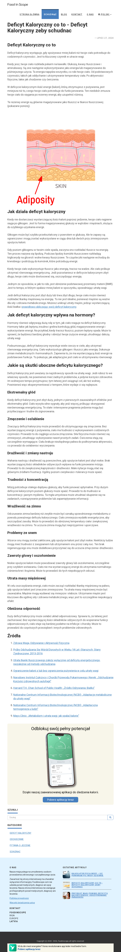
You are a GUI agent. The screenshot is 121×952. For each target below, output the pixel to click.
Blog (64, 14)
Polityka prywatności (19, 898)
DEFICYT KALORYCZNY (20, 833)
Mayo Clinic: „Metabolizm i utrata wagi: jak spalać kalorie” (46, 715)
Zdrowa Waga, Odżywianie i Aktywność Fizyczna (41, 643)
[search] (110, 817)
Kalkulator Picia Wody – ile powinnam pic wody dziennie (88, 874)
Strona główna (29, 14)
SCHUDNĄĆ (15, 851)
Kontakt (76, 14)
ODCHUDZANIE (17, 839)
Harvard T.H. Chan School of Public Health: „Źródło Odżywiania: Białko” (54, 687)
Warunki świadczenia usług (22, 902)
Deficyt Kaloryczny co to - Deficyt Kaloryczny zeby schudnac (87, 885)
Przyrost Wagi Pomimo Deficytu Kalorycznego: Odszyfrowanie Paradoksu (90, 895)
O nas (90, 14)
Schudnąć (50, 14)
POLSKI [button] (105, 14)
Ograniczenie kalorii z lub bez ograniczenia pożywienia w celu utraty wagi (55, 670)
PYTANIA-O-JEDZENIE (20, 845)
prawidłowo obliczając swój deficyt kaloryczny (49, 306)
